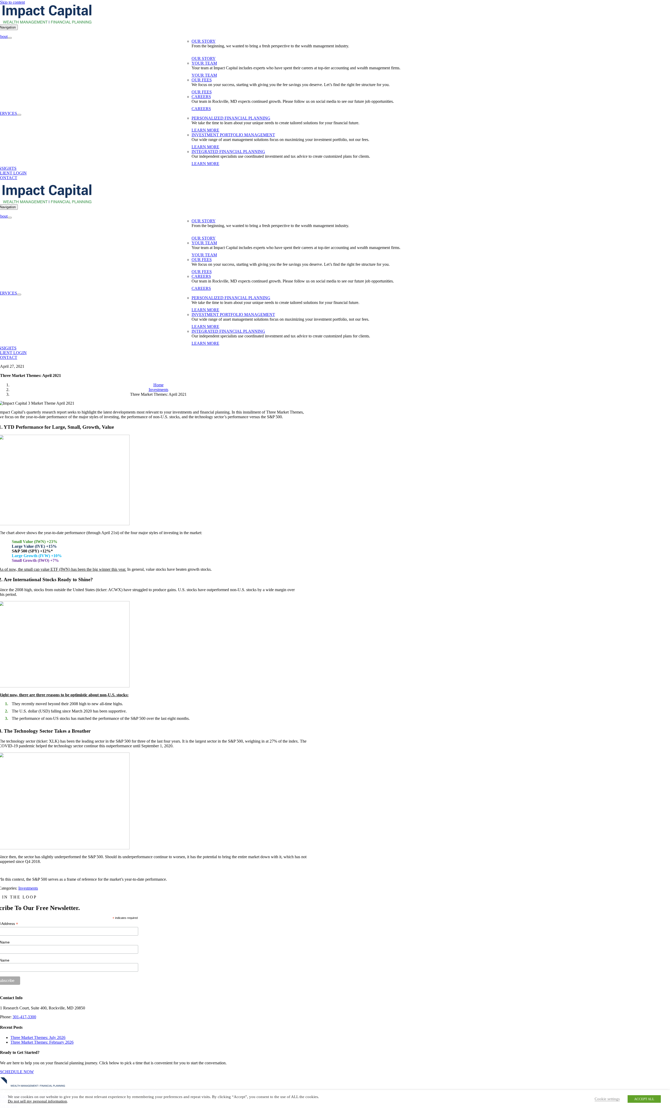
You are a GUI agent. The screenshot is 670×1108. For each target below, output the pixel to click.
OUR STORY (204, 41)
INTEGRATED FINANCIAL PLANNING (228, 151)
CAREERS (201, 96)
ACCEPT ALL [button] (644, 1099)
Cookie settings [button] (607, 1099)
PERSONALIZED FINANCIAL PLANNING (231, 118)
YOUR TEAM (204, 63)
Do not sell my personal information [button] (37, 1101)
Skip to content (12, 2)
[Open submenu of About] (10, 38)
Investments (28, 888)
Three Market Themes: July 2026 (37, 1037)
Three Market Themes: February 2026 (42, 1042)
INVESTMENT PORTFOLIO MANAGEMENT (233, 135)
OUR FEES (202, 80)
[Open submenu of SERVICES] (19, 115)
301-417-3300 (24, 1017)
